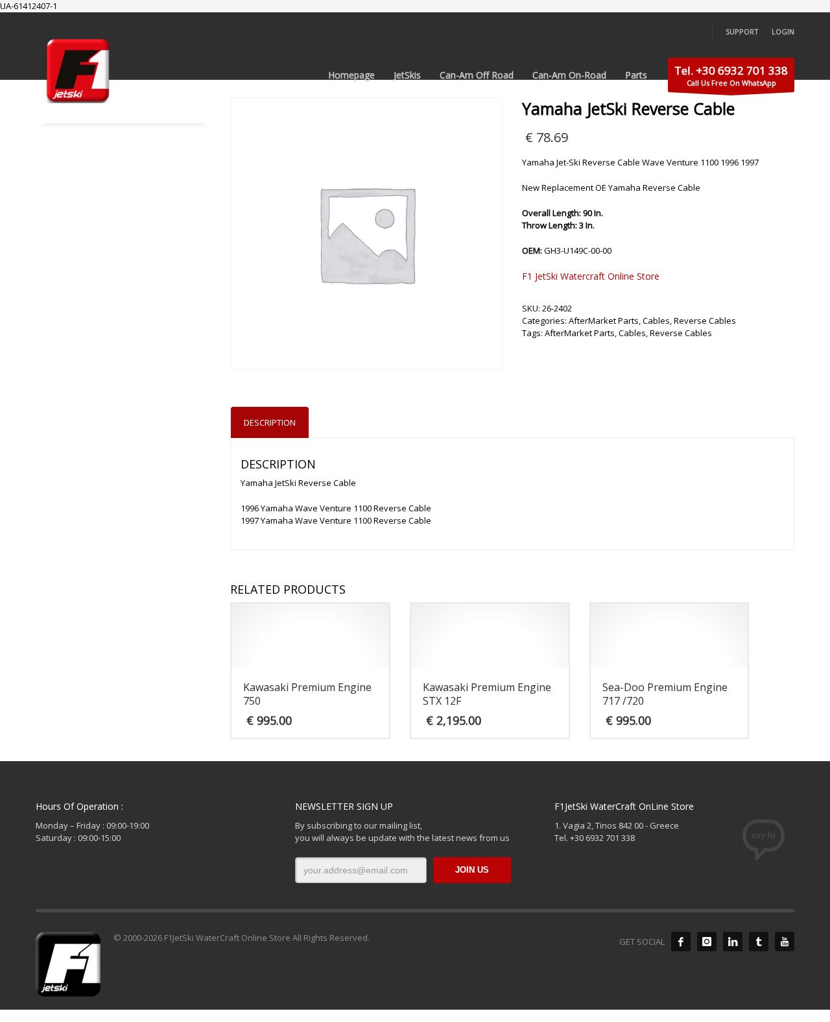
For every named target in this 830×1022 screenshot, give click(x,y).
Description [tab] (270, 422)
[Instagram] (707, 941)
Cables (656, 320)
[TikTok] (758, 941)
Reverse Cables (705, 320)
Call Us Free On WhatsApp (731, 75)
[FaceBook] (681, 941)
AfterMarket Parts (604, 320)
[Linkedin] (732, 941)
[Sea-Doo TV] (784, 941)
